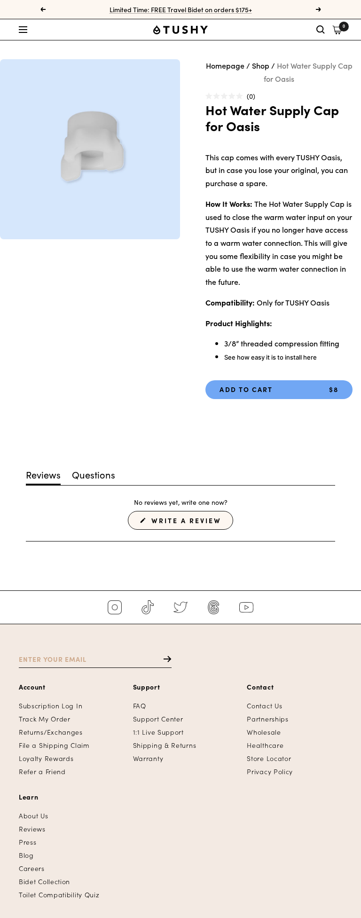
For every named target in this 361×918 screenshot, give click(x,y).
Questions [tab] (93, 476)
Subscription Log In (50, 706)
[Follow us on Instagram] (115, 607)
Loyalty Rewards (46, 758)
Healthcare (265, 745)
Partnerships (267, 719)
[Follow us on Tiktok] (148, 607)
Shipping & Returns (164, 745)
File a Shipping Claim (54, 745)
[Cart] (337, 29)
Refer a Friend (42, 771)
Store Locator (269, 758)
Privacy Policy (270, 771)
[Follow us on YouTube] (246, 607)
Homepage (225, 65)
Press (28, 842)
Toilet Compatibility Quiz (59, 895)
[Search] (320, 29)
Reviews (32, 829)
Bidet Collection (44, 881)
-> (163, 658)
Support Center (158, 719)
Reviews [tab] (43, 476)
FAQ (139, 706)
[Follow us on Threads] (213, 607)
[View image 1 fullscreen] (90, 149)
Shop (260, 65)
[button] (72, 29)
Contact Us (264, 706)
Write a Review (191, 522)
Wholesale (264, 732)
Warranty (148, 758)
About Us (33, 816)
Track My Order (45, 719)
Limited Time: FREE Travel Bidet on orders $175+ (181, 9)
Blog (26, 855)
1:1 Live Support (158, 732)
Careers (32, 868)
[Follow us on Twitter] (180, 607)
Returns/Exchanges (51, 732)
